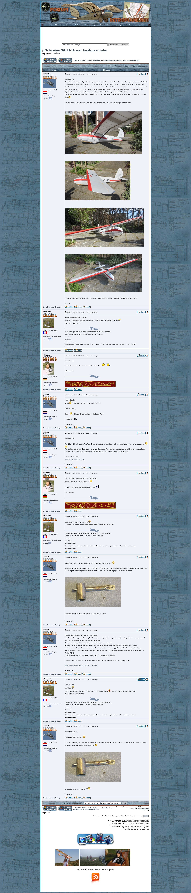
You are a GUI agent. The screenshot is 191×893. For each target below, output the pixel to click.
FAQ (56, 25)
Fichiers (78, 25)
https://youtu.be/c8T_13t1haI (74, 459)
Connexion (132, 25)
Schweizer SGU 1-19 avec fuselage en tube (76, 50)
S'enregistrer (94, 25)
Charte (62, 25)
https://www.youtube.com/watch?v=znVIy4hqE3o (81, 665)
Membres (85, 25)
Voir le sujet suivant (140, 66)
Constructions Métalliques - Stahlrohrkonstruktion (121, 60)
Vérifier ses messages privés (117, 25)
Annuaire (103, 25)
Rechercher (70, 25)
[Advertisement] (95, 34)
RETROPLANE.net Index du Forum (87, 60)
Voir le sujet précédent (123, 66)
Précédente (57, 53)
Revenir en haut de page (52, 307)
